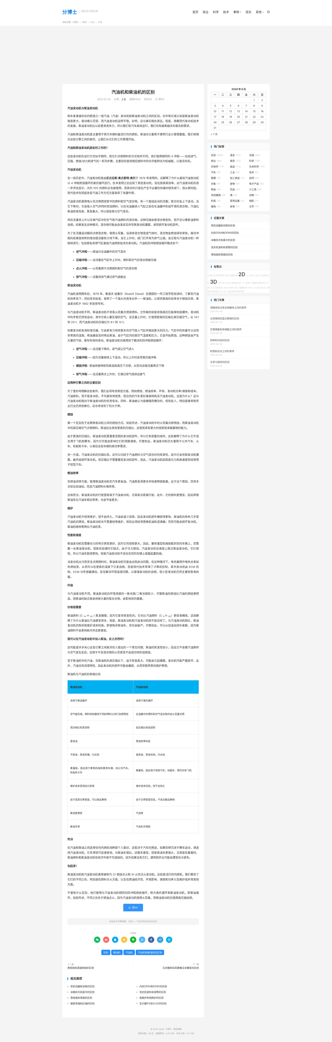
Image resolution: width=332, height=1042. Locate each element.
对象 (215, 183)
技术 (226, 12)
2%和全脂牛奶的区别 (236, 291)
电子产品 (256, 183)
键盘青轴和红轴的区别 (82, 1003)
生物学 (217, 166)
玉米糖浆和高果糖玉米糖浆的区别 (181, 967)
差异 (235, 160)
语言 (248, 12)
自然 (254, 177)
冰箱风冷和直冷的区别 (82, 992)
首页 (195, 12)
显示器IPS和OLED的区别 (153, 1003)
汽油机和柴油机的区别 (133, 92)
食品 (235, 166)
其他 (259, 12)
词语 (254, 155)
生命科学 (257, 166)
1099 (251, 275)
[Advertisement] (166, 53)
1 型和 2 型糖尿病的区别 (255, 283)
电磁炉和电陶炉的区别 (151, 997)
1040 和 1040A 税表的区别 (229, 283)
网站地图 (177, 1029)
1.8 (254, 288)
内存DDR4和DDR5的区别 (153, 986)
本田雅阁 (218, 195)
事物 (236, 12)
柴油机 (117, 952)
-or (243, 283)
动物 (254, 195)
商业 (206, 12)
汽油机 (129, 952)
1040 (250, 288)
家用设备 (237, 200)
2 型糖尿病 (242, 288)
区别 (105, 952)
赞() (159, 99)
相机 (254, 200)
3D (213, 282)
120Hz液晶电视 (231, 275)
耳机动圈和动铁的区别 (82, 986)
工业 (92, 22)
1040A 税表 (228, 288)
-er (247, 275)
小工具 (255, 189)
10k (221, 291)
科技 (215, 200)
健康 (215, 177)
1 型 (235, 288)
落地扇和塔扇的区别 (81, 997)
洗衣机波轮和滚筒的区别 (152, 992)
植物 (215, 206)
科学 (216, 12)
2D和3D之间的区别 (216, 275)
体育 (234, 206)
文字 (254, 206)
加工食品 (237, 177)
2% (224, 291)
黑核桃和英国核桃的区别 (80, 967)
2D (241, 274)
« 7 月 (214, 134)
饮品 (235, 189)
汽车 (215, 172)
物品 (216, 189)
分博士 (69, 12)
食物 (234, 183)
